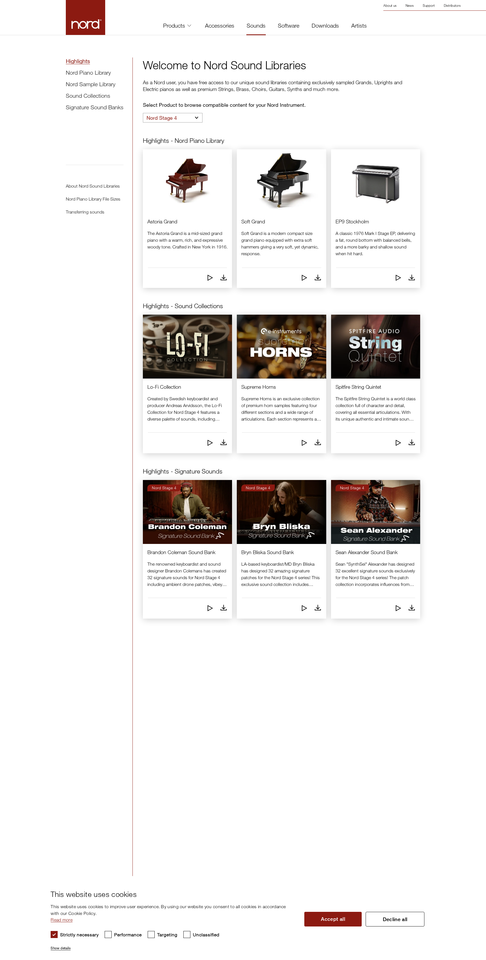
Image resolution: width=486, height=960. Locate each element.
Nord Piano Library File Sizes (93, 198)
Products (174, 25)
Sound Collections (88, 95)
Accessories (219, 26)
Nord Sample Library (90, 84)
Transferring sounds (85, 211)
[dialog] (238, 918)
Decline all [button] (395, 919)
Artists (359, 26)
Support (429, 5)
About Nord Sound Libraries (93, 185)
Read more (62, 919)
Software (288, 26)
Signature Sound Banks (94, 107)
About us (390, 5)
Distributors (452, 5)
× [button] (471, 882)
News (410, 5)
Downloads (325, 26)
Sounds (256, 26)
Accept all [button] (333, 919)
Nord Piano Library (88, 72)
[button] (173, 945)
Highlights (78, 61)
